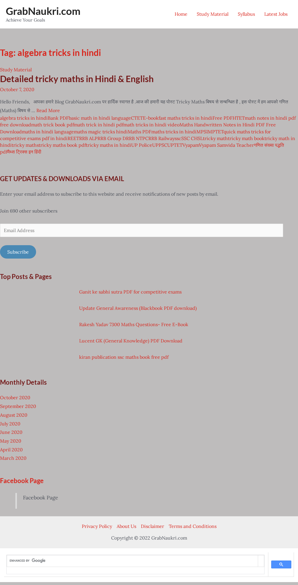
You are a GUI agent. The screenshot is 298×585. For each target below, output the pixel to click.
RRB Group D (111, 138)
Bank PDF (58, 118)
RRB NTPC (137, 138)
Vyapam (190, 145)
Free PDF (222, 118)
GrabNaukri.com (43, 11)
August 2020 (13, 415)
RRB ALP (88, 138)
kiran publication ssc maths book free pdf (123, 357)
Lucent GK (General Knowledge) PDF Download (130, 341)
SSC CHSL (192, 138)
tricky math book (246, 138)
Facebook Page (22, 481)
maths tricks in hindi (173, 132)
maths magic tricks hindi (101, 132)
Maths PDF (139, 132)
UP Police (141, 145)
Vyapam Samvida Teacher (226, 145)
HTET (239, 118)
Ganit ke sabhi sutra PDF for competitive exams (130, 292)
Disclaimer (152, 526)
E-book (151, 118)
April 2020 (11, 450)
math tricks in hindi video (151, 125)
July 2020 (10, 424)
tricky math (215, 138)
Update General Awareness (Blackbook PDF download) (138, 308)
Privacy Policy (97, 526)
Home (181, 14)
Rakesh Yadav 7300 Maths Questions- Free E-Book (133, 324)
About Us (126, 526)
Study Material (212, 14)
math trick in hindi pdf (98, 125)
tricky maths (25, 145)
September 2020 (18, 406)
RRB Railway (161, 138)
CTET (137, 118)
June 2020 (11, 432)
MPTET (216, 132)
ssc (178, 138)
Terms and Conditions (193, 526)
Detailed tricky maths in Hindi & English (77, 78)
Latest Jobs (276, 14)
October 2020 (15, 397)
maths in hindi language (48, 132)
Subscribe (18, 252)
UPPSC (159, 145)
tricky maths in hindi (108, 145)
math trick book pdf (52, 125)
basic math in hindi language (100, 118)
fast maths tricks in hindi (185, 118)
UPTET (174, 145)
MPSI (202, 132)
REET (73, 138)
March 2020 (13, 458)
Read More (48, 110)
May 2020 (10, 441)
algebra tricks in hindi (24, 118)
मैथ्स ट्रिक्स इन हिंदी (24, 152)
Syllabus (246, 14)
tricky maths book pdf (62, 145)
